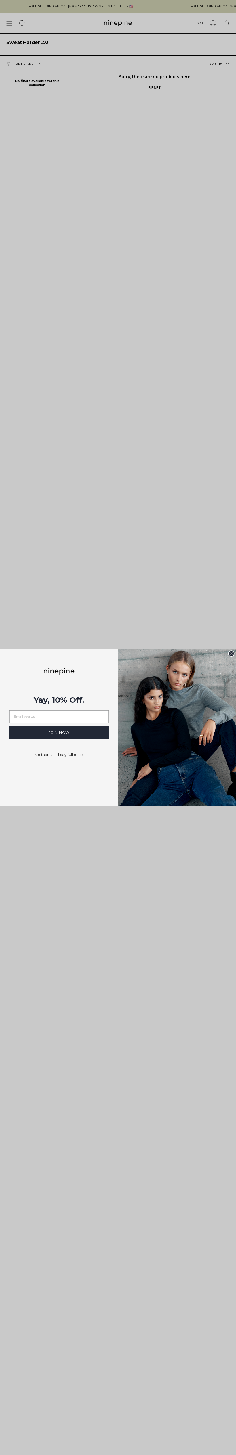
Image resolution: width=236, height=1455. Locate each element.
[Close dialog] (231, 653)
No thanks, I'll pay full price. (59, 754)
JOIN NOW (59, 732)
